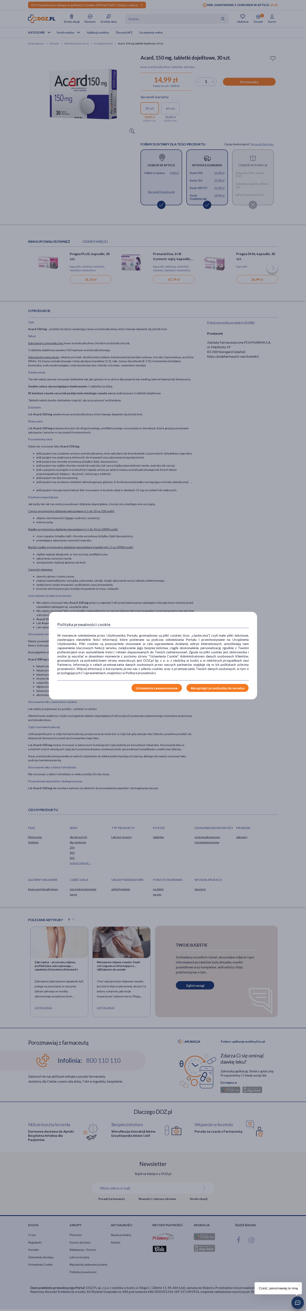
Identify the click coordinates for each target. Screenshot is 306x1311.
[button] (297, 1302)
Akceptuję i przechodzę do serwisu (217, 688)
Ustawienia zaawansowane (157, 688)
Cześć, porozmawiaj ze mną (278, 1288)
